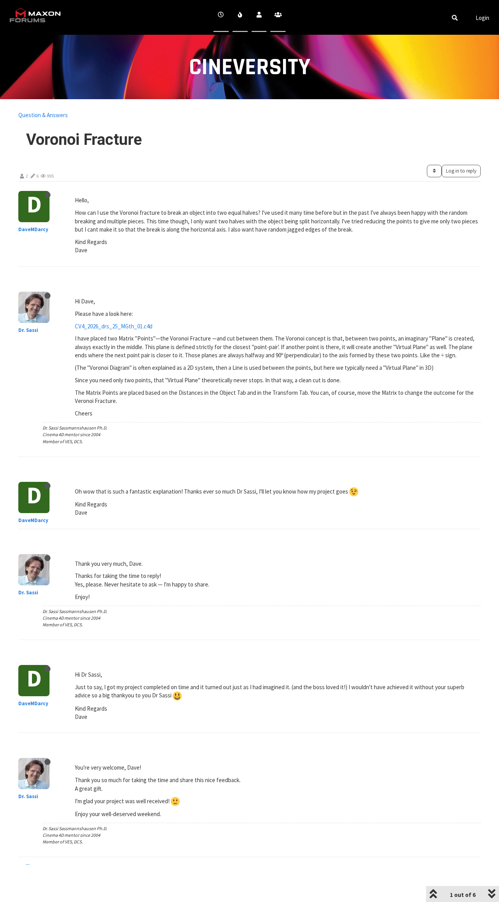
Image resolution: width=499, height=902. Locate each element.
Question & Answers (43, 115)
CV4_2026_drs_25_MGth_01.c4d (113, 326)
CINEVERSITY (249, 67)
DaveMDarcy (33, 229)
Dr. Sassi (28, 330)
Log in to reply (461, 171)
